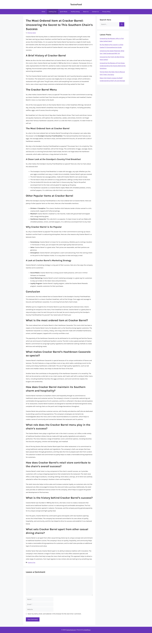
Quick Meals (63, 11)
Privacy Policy (106, 11)
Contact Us (95, 11)
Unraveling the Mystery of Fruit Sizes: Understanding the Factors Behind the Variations (113, 65)
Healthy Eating (75, 11)
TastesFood (76, 4)
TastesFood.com (71, 630)
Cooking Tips (52, 11)
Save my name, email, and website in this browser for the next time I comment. (54, 614)
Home (43, 11)
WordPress (87, 630)
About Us (86, 11)
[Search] (121, 24)
